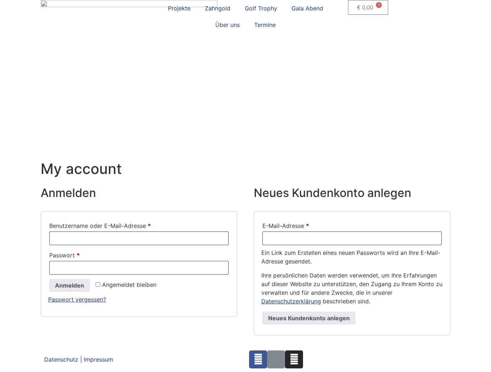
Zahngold (217, 8)
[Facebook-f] (258, 359)
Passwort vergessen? (77, 299)
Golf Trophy (261, 8)
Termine (265, 24)
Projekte (179, 8)
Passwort (80, 254)
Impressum (98, 359)
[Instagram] (294, 359)
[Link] (276, 359)
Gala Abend (307, 8)
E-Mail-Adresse (301, 224)
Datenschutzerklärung (291, 301)
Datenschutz (61, 359)
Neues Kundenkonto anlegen (309, 318)
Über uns (227, 24)
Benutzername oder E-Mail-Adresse (116, 224)
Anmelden (69, 285)
